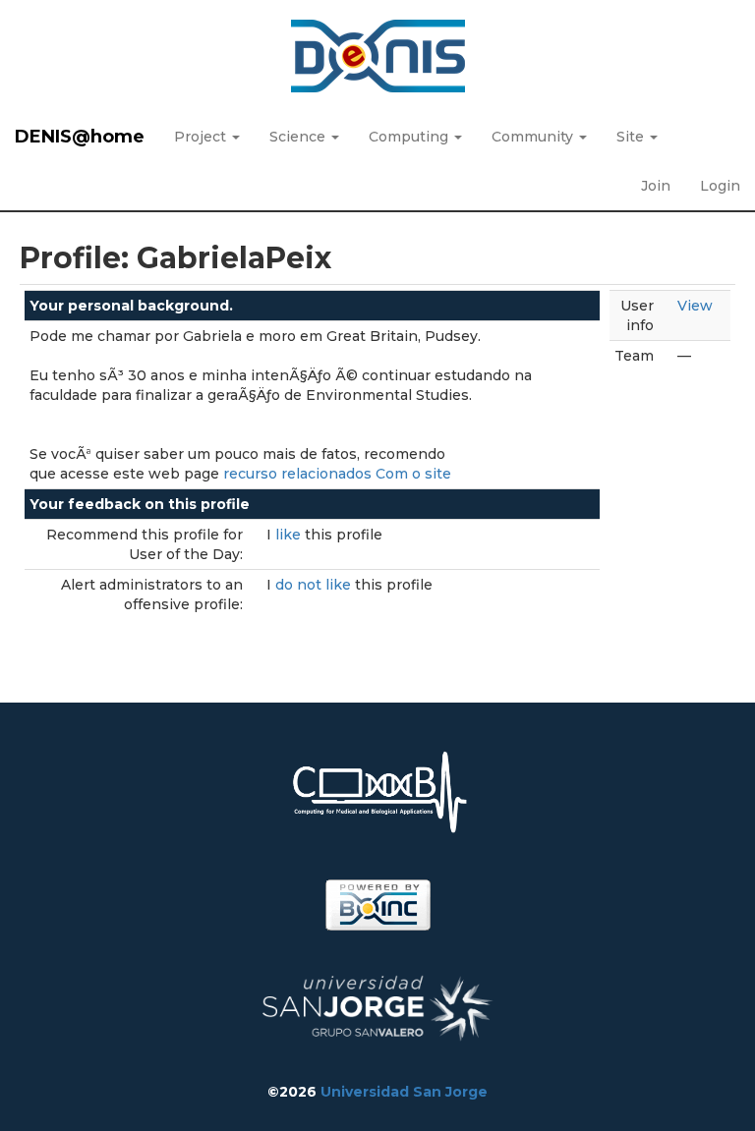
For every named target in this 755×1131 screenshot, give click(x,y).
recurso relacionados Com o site (337, 473)
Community (534, 136)
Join (655, 186)
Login (720, 186)
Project (202, 136)
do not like (315, 585)
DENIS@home (80, 136)
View (695, 305)
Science (299, 136)
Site (632, 136)
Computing (410, 136)
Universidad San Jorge (404, 1092)
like (290, 534)
